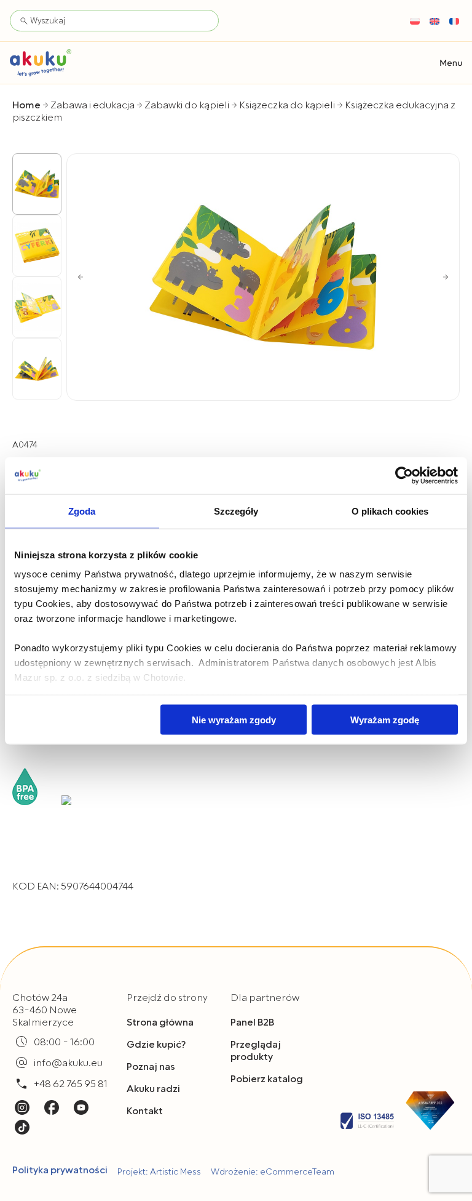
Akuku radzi (153, 1089)
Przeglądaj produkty (255, 1051)
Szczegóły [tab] (236, 510)
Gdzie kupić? (156, 1044)
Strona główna (160, 1022)
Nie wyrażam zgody (234, 719)
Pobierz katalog (266, 1079)
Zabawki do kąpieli (186, 105)
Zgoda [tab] (82, 510)
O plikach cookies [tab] (390, 510)
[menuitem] (414, 21)
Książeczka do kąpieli (287, 105)
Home (26, 105)
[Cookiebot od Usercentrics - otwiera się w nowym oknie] (404, 475)
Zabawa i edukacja (92, 105)
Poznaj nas (151, 1067)
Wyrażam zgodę (384, 719)
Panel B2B (252, 1022)
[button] (451, 63)
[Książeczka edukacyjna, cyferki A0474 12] (263, 277)
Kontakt (145, 1111)
